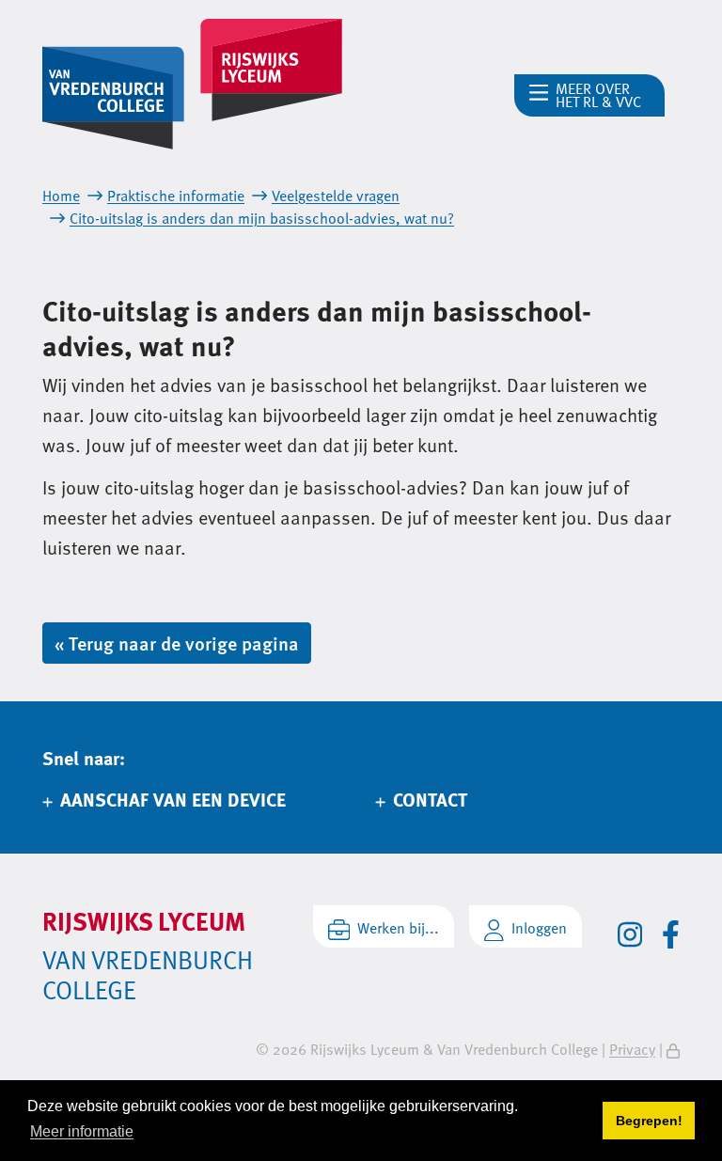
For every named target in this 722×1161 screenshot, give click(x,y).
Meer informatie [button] (81, 1131)
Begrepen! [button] (649, 1120)
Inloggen (539, 928)
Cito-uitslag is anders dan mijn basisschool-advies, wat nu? (262, 218)
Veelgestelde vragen (336, 195)
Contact (430, 798)
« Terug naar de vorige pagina (177, 643)
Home (61, 195)
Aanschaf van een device (173, 798)
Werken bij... (398, 928)
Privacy (632, 1049)
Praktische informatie (175, 195)
